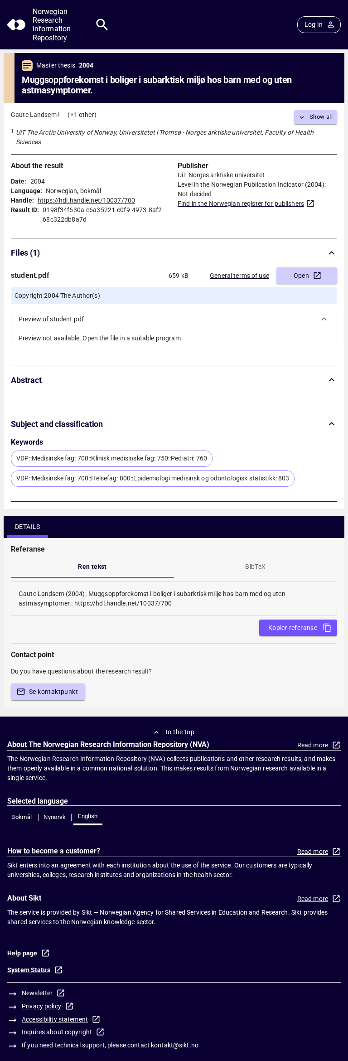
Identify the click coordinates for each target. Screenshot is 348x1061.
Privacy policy (41, 1006)
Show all (321, 116)
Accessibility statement (55, 1019)
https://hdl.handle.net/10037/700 (86, 200)
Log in (313, 24)
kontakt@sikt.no (174, 1045)
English (88, 816)
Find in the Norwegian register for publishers (241, 203)
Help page (22, 953)
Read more (312, 745)
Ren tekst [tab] (92, 566)
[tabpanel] (174, 598)
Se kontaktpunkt (53, 691)
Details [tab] (27, 526)
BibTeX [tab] (255, 566)
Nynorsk (55, 817)
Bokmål (21, 817)
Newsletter (37, 993)
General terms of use (239, 275)
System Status (28, 970)
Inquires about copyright (57, 1032)
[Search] (102, 24)
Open (301, 275)
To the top (179, 732)
